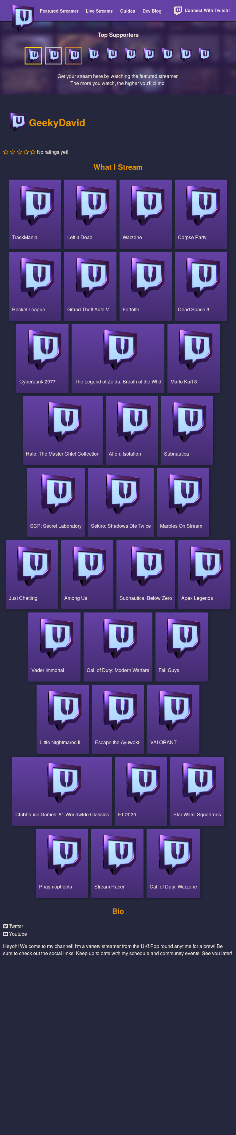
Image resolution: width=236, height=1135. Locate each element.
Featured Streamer (59, 11)
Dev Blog (152, 11)
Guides (127, 11)
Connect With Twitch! (206, 10)
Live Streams (99, 11)
